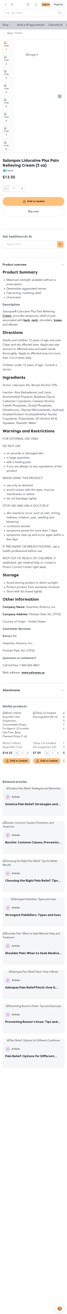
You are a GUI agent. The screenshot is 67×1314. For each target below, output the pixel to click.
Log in (45, 4)
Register (58, 4)
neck (35, 320)
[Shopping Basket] (36, 4)
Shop (6, 25)
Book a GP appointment (31, 25)
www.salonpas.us (33, 672)
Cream (7, 315)
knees (58, 320)
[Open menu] (12, 4)
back (26, 320)
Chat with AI (55, 25)
